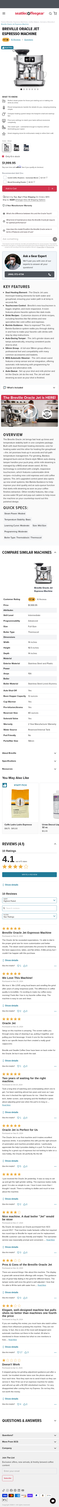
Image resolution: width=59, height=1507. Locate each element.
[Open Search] (50, 13)
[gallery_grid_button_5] (35, 89)
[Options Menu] (55, 965)
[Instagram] (7, 1490)
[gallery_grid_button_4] (32, 89)
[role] (29, 189)
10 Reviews (16, 40)
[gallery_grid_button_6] (38, 89)
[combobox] (29, 900)
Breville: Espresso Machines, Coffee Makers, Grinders (27, 22)
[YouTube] (22, 1490)
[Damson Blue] (26, 147)
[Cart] (55, 13)
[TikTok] (3, 1490)
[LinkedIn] (19, 1490)
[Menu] (5, 13)
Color (7, 141)
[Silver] (6, 147)
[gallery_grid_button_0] (21, 89)
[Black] (16, 147)
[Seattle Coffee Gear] (29, 13)
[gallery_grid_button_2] (27, 89)
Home (3, 22)
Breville (51, 22)
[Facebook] (11, 1490)
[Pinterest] (15, 1490)
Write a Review (29, 875)
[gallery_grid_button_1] (24, 89)
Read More (6, 1105)
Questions (28, 40)
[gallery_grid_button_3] (29, 89)
